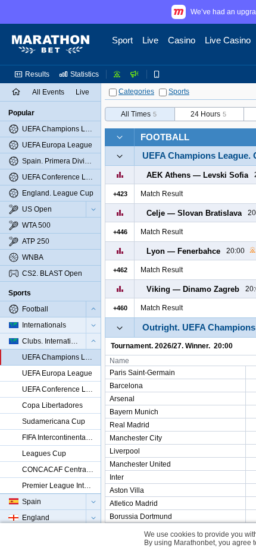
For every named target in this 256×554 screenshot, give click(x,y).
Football (165, 137)
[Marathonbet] (50, 44)
